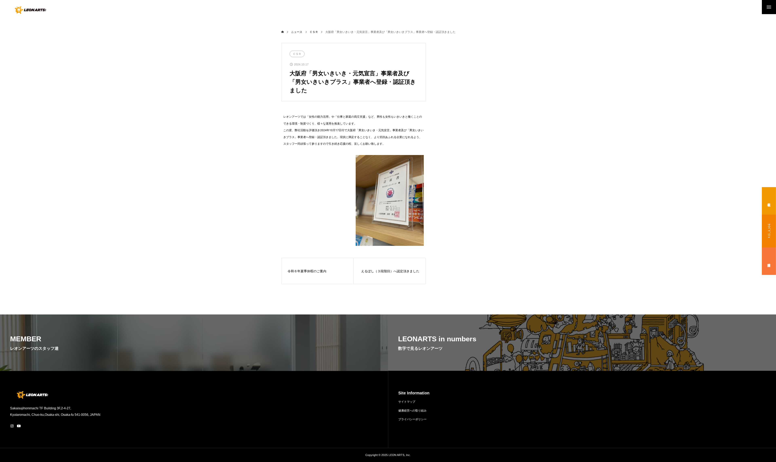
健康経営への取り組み (412, 410)
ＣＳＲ (297, 54)
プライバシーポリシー (412, 419)
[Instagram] (12, 426)
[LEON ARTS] (30, 10)
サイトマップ (406, 401)
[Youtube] (19, 426)
